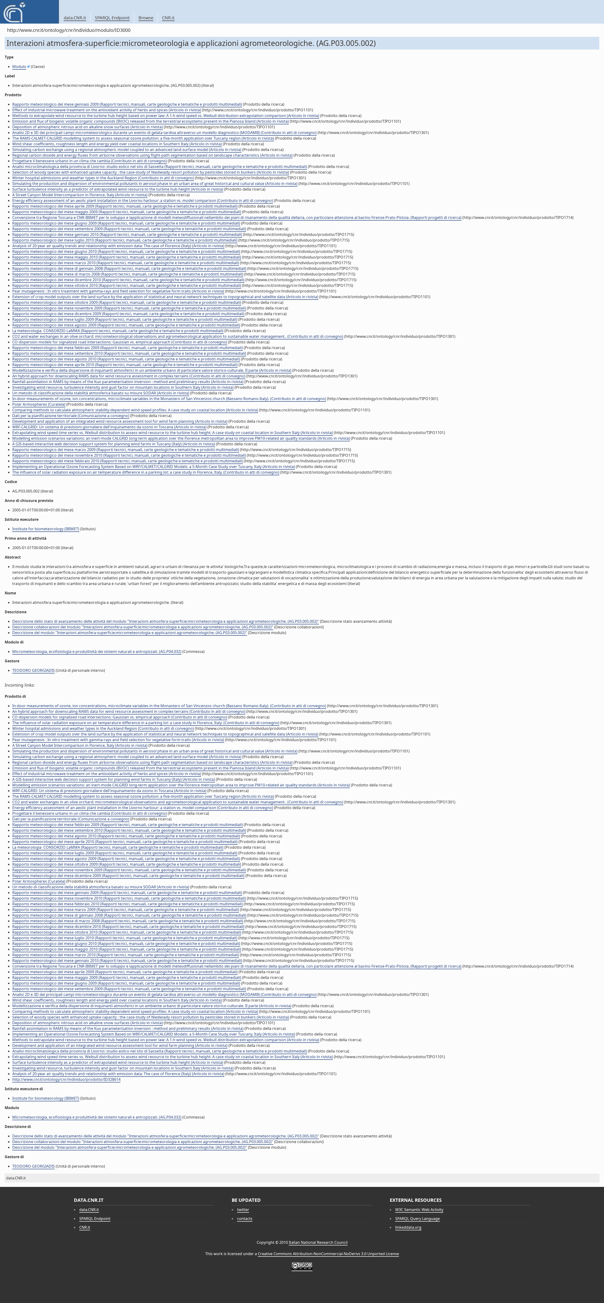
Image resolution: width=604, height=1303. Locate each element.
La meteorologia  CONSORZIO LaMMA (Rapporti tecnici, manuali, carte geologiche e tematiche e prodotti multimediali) (117, 330)
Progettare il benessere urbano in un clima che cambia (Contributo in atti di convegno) (89, 160)
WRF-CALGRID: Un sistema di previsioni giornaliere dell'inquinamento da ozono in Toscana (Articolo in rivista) (109, 427)
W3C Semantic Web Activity (419, 1209)
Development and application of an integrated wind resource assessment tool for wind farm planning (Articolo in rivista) (119, 421)
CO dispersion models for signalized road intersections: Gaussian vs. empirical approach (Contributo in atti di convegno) (119, 342)
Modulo (19, 66)
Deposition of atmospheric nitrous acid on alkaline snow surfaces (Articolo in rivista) (87, 126)
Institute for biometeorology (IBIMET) (45, 528)
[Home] (29, 12)
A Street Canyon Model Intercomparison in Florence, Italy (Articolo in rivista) (79, 194)
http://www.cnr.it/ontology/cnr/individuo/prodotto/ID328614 (66, 1079)
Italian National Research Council (318, 1242)
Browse (145, 18)
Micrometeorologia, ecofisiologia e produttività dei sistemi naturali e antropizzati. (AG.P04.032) (96, 651)
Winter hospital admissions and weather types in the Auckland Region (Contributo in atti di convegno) (103, 177)
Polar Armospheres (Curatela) (38, 404)
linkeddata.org (408, 1227)
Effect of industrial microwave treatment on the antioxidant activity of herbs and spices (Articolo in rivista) (106, 110)
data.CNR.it (75, 18)
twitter (243, 1209)
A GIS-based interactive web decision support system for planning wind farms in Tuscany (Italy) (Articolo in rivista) (113, 444)
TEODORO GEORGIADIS (33, 670)
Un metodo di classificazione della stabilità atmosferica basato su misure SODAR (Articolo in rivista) (100, 393)
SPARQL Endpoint (112, 18)
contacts (244, 1218)
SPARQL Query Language (417, 1218)
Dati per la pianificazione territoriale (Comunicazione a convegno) (70, 415)
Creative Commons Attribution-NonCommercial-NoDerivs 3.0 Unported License (328, 1253)
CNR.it (168, 18)
